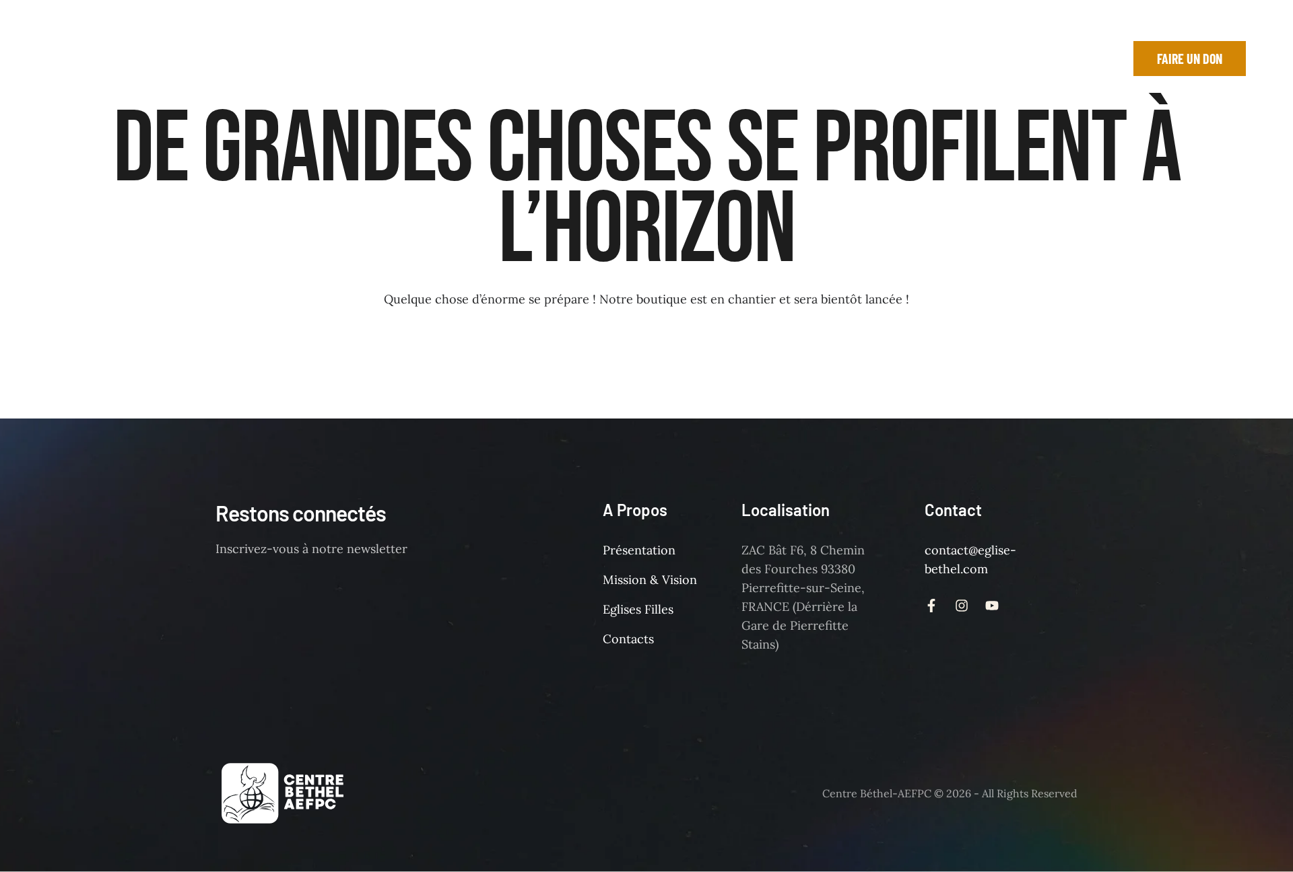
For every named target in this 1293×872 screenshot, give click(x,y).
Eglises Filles (638, 609)
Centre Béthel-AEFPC (876, 793)
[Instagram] (1042, 58)
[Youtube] (1073, 58)
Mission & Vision (650, 579)
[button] (360, 58)
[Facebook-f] (1012, 58)
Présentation (639, 550)
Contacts (628, 639)
